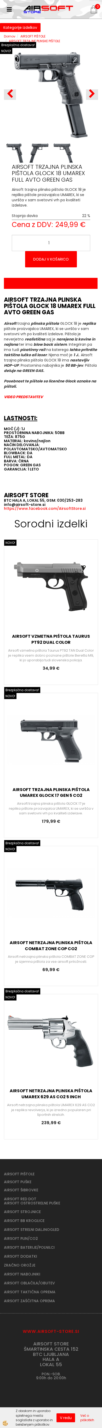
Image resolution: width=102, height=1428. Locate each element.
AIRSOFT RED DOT (20, 1199)
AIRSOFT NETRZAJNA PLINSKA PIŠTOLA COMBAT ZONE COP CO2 (51, 946)
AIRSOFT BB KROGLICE (24, 1220)
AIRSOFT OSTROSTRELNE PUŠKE (32, 1203)
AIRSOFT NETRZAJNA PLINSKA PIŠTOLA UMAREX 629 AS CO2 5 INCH (51, 1094)
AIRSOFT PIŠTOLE (33, 36)
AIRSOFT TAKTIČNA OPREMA (29, 1292)
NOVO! (6, 51)
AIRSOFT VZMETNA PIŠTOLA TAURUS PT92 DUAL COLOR (51, 639)
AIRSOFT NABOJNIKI (22, 1274)
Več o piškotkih (87, 1417)
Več (51, 588)
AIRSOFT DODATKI (20, 1256)
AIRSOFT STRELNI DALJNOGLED (31, 1229)
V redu (66, 1417)
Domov (9, 36)
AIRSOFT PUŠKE (17, 1181)
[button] (92, 94)
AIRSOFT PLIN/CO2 (21, 1238)
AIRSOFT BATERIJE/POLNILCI (29, 1247)
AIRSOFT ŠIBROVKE (21, 1190)
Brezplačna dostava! (18, 45)
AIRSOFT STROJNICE (22, 1211)
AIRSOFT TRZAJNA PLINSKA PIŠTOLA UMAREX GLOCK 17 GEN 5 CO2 (51, 793)
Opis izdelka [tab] (50, 283)
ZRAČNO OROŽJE (19, 1265)
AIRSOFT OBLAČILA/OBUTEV (29, 1283)
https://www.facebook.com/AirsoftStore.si (45, 508)
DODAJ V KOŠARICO (51, 259)
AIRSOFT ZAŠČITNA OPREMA (29, 1300)
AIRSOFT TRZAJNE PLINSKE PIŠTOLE (34, 41)
